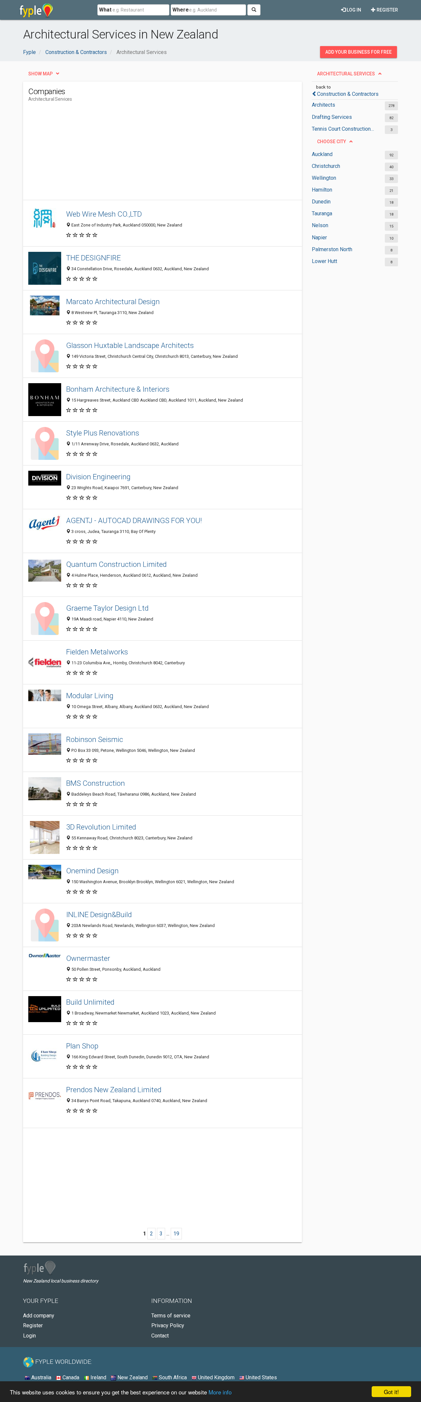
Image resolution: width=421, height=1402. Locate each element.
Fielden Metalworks (97, 652)
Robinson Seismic (94, 739)
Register (387, 10)
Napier (319, 237)
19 (176, 1233)
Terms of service (170, 1315)
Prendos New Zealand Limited (113, 1089)
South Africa (172, 1377)
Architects (323, 105)
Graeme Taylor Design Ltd (107, 608)
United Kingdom (216, 1377)
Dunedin (321, 201)
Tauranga (322, 213)
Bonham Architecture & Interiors (117, 389)
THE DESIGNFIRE (93, 257)
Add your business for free (358, 52)
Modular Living (89, 695)
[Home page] (36, 10)
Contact (160, 1336)
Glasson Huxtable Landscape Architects (130, 345)
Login (29, 1336)
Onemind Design (92, 870)
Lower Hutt (324, 261)
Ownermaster (88, 958)
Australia (40, 1377)
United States (260, 1377)
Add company (38, 1315)
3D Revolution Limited (101, 827)
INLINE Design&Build (99, 914)
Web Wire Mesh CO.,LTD (104, 214)
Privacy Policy (167, 1325)
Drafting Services (332, 117)
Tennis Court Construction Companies (343, 129)
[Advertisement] (148, 154)
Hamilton (322, 190)
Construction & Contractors (348, 94)
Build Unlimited (90, 1002)
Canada (70, 1377)
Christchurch (326, 166)
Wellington (324, 178)
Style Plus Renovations (102, 433)
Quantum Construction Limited (116, 564)
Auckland (322, 154)
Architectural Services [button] (346, 73)
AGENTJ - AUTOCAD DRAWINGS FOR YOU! (134, 520)
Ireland (97, 1377)
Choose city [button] (331, 141)
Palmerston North (332, 249)
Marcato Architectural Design (113, 301)
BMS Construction (95, 783)
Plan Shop (82, 1046)
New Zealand (132, 1377)
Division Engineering (98, 476)
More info (220, 1392)
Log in (353, 10)
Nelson (320, 225)
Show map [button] (40, 73)
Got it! (391, 1392)
